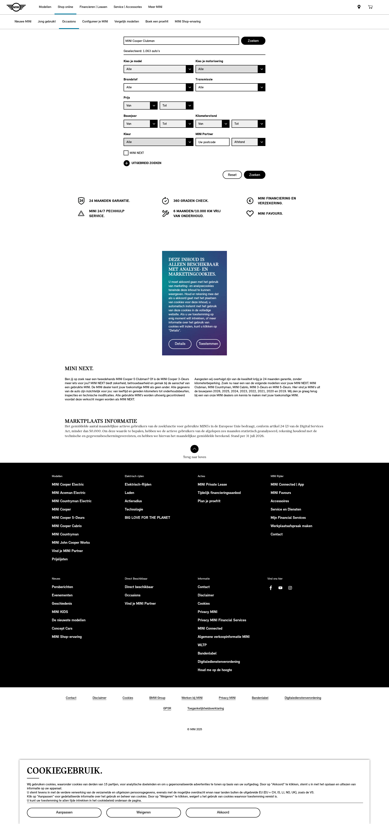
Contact (277, 534)
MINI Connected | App (287, 485)
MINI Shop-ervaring (67, 637)
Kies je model (133, 61)
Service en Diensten (286, 510)
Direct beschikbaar (139, 587)
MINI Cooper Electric (68, 485)
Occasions (132, 595)
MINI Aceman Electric (68, 493)
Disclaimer (206, 595)
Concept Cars (62, 629)
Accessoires (280, 501)
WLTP (202, 645)
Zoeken (254, 175)
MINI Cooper (61, 510)
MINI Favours (281, 493)
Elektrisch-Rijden (138, 485)
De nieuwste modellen (68, 620)
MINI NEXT (137, 153)
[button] (45, 7)
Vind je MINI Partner (67, 551)
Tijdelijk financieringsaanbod (219, 493)
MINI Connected (210, 629)
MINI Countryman (65, 534)
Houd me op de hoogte (215, 670)
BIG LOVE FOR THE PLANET (147, 518)
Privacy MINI (207, 612)
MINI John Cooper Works (71, 543)
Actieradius (133, 501)
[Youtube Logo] (280, 588)
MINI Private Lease (212, 485)
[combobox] (181, 41)
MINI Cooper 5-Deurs (68, 518)
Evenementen (62, 595)
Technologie (134, 510)
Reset (232, 175)
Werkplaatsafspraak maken (291, 526)
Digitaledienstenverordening (219, 662)
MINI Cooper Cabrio (67, 526)
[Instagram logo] (290, 588)
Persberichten (62, 587)
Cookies (204, 604)
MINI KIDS (60, 612)
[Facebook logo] (270, 588)
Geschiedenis (62, 604)
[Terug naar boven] (194, 449)
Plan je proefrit (209, 501)
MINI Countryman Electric (72, 501)
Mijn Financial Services (288, 518)
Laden (129, 493)
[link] (359, 7)
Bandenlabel (207, 654)
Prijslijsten (60, 559)
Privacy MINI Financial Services (222, 620)
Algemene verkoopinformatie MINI (224, 637)
